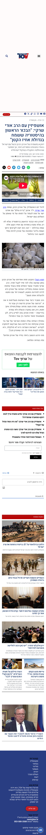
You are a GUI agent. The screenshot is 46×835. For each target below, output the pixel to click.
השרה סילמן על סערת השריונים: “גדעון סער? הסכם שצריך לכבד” (12, 674)
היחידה (6, 200)
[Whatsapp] (35, 114)
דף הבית (41, 120)
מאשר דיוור (30, 453)
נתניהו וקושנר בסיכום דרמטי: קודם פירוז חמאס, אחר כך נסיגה (23, 612)
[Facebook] (44, 114)
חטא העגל (39, 279)
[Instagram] (38, 114)
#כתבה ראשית (28, 163)
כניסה (4, 473)
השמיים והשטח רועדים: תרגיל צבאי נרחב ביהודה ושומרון (26, 579)
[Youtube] (41, 114)
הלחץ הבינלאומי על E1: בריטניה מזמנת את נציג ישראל (23, 546)
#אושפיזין (25, 160)
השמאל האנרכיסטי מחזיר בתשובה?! (26, 437)
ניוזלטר (31, 200)
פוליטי (35, 766)
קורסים (35, 780)
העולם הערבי (33, 774)
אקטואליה (32, 120)
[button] (39, 56)
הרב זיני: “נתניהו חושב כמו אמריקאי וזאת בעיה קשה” (13, 391)
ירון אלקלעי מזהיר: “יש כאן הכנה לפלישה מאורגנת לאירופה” (25, 647)
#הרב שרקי (16, 160)
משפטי (35, 769)
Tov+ (23, 200)
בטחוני (35, 764)
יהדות (36, 772)
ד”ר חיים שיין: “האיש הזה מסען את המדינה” (34, 390)
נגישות (35, 833)
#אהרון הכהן (35, 160)
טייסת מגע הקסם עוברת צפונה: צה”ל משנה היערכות (35, 674)
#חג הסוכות (39, 163)
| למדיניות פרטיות (27, 453)
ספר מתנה (14, 200)
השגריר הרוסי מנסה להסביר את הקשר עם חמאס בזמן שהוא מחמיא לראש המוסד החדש (24, 736)
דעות (36, 777)
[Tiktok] (32, 114)
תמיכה (40, 200)
